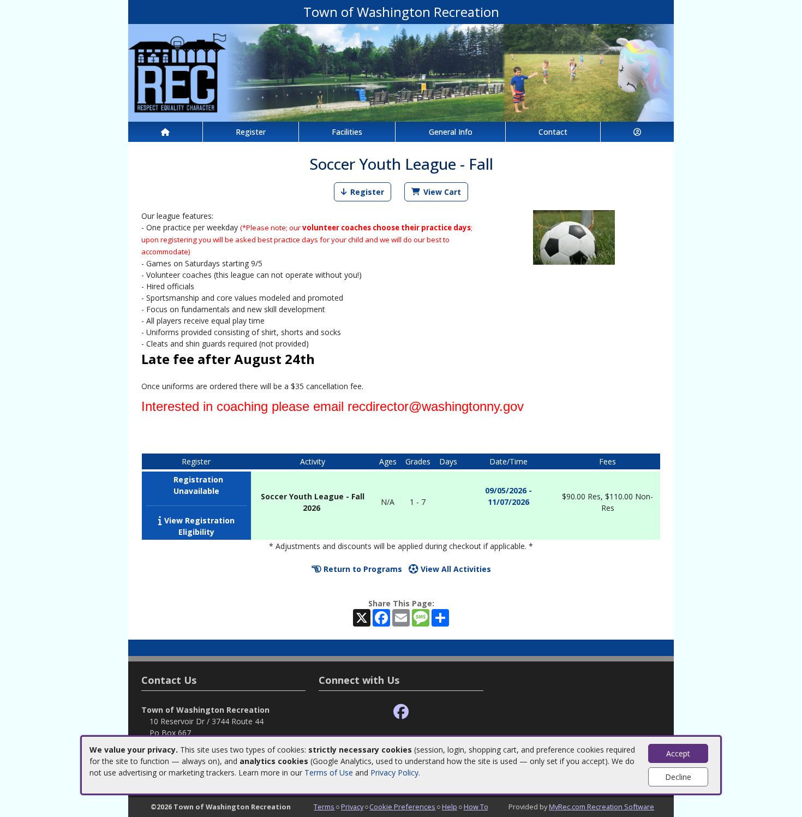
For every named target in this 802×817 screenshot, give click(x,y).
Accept (678, 753)
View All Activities (454, 569)
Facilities (347, 132)
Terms (324, 807)
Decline (678, 777)
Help (449, 807)
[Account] (637, 132)
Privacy (352, 807)
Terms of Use (328, 772)
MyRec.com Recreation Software (601, 807)
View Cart (442, 192)
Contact (552, 132)
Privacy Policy (394, 772)
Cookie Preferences (402, 807)
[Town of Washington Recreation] (401, 72)
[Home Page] (165, 132)
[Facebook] (401, 712)
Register (251, 132)
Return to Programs (361, 569)
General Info (450, 132)
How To (476, 807)
